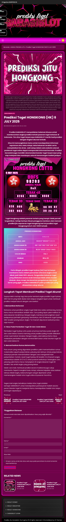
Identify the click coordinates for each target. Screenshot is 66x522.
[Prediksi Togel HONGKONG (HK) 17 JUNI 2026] (9, 485)
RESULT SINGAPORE (13, 506)
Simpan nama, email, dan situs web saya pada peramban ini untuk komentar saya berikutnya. (31, 462)
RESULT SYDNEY (12, 502)
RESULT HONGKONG (14, 510)
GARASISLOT (15, 386)
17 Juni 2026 (21, 488)
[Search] (60, 40)
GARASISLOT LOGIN (13, 513)
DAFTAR (63, 40)
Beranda (6, 47)
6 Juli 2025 (23, 126)
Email (6, 448)
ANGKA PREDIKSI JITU (18, 47)
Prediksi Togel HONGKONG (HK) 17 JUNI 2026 (24, 485)
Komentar (8, 417)
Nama (6, 441)
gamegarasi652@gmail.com (12, 126)
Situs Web (7, 454)
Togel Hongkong (12, 218)
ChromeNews (47, 520)
